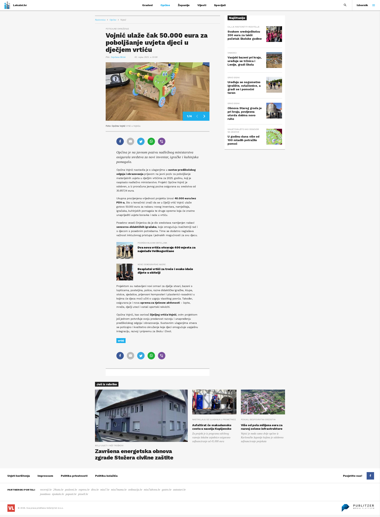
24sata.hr (58, 489)
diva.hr (95, 489)
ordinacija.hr (135, 489)
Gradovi (147, 5)
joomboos (45, 494)
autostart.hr (179, 489)
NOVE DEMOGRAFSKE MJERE (152, 264)
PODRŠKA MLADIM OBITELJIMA (152, 243)
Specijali (220, 5)
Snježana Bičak (118, 57)
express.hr (84, 489)
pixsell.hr (83, 494)
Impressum (45, 475)
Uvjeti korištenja (18, 475)
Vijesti (201, 5)
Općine (165, 5)
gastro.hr (167, 489)
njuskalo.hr (58, 494)
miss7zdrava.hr (152, 489)
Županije (184, 5)
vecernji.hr (46, 489)
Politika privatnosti (74, 475)
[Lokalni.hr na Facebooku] (370, 476)
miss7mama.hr (119, 489)
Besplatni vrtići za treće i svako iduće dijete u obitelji (165, 270)
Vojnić (123, 20)
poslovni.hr (71, 489)
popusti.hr (71, 494)
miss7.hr (105, 489)
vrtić (121, 340)
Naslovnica (100, 20)
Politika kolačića (106, 475)
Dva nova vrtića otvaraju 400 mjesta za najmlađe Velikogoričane (166, 249)
